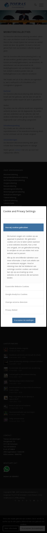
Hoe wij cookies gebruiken (16, 227)
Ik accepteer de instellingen (24, 320)
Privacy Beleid (11, 310)
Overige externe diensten (16, 302)
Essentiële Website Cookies (17, 286)
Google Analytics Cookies (16, 294)
